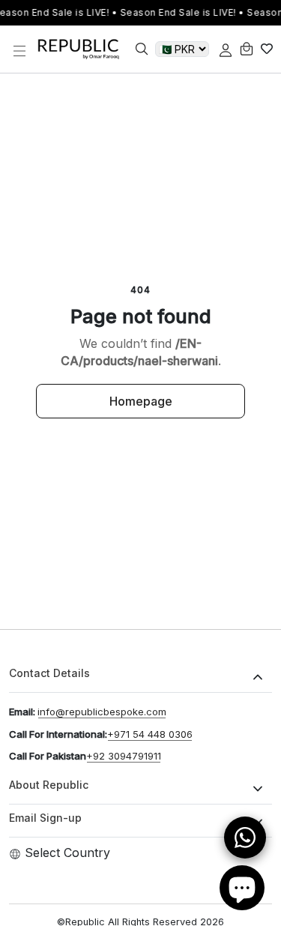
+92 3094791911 (123, 756)
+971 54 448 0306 (150, 734)
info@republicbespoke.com (101, 712)
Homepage (140, 401)
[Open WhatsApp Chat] (245, 838)
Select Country (67, 852)
